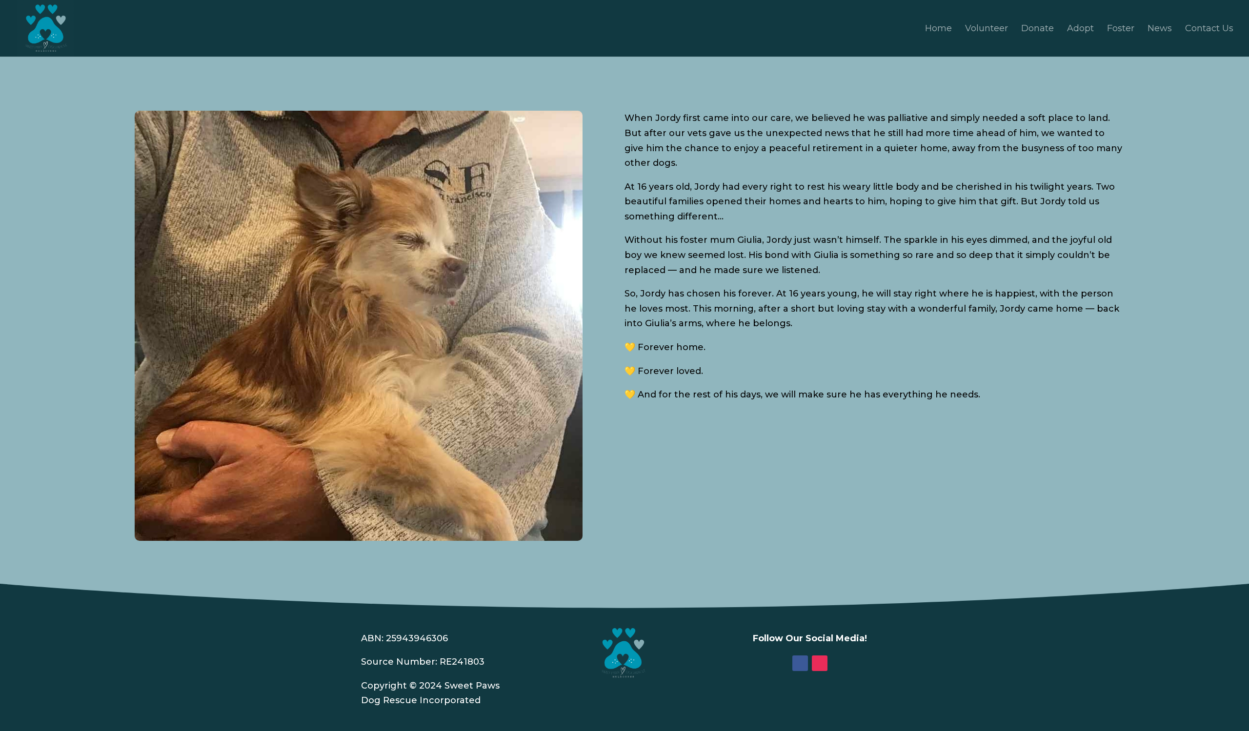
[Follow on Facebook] (800, 663)
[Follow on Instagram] (819, 663)
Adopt (1080, 29)
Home (938, 29)
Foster (1120, 29)
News (1160, 29)
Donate (1037, 29)
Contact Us (1209, 29)
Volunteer (986, 29)
